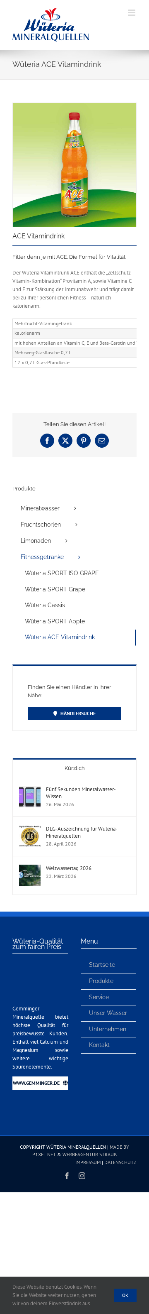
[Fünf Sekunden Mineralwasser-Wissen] (30, 789)
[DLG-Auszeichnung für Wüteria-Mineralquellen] (30, 829)
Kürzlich (75, 768)
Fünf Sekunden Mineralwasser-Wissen (81, 793)
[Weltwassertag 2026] (30, 868)
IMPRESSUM (88, 1162)
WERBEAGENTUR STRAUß (89, 1154)
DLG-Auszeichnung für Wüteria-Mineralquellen (82, 832)
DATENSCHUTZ (120, 1162)
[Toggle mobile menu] (132, 12)
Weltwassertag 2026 (68, 868)
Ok (125, 1295)
